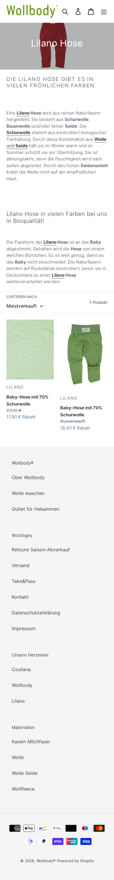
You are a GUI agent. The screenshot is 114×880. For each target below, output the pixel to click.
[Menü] (103, 11)
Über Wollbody (28, 477)
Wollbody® (46, 860)
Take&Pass (23, 581)
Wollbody (22, 685)
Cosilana (21, 669)
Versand (21, 565)
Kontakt (20, 597)
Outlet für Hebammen (35, 509)
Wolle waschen (28, 493)
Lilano (23, 113)
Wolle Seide (24, 773)
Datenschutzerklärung (36, 613)
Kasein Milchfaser (31, 741)
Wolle (18, 757)
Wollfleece (23, 789)
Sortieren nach (21, 297)
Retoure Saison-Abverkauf (41, 549)
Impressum (24, 628)
